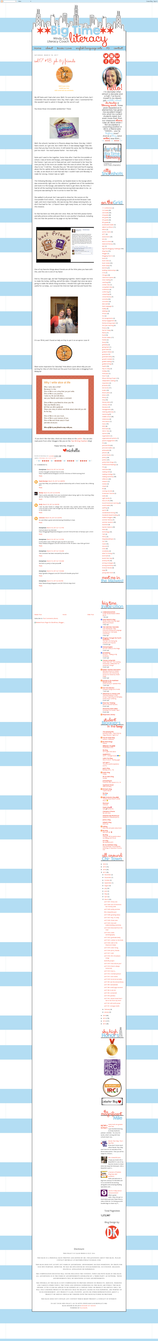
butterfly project (109, 961)
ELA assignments (107, 318)
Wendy (41, 493)
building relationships (109, 270)
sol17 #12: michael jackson (112, 974)
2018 (104, 869)
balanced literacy (107, 244)
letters (104, 395)
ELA (103, 316)
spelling (104, 508)
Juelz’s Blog (106, 768)
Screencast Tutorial (108, 493)
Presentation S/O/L (108, 747)
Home (64, 614)
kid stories (105, 388)
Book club (105, 824)
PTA (103, 467)
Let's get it (106, 762)
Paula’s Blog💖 (107, 807)
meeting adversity (107, 412)
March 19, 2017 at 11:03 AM (55, 571)
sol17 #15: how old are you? (112, 963)
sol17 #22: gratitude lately (112, 937)
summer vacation (107, 522)
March (106, 899)
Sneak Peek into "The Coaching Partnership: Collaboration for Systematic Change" (112, 663)
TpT (103, 541)
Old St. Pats (105, 431)
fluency (104, 333)
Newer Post (38, 614)
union (104, 548)
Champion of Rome (109, 811)
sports (104, 510)
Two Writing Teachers (79, 441)
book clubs (105, 261)
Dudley (104, 308)
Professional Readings (109, 464)
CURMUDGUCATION (109, 612)
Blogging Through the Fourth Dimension (112, 638)
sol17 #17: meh (109, 953)
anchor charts (106, 232)
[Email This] (55, 456)
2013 (104, 1024)
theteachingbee (108, 647)
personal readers (107, 448)
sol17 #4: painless (109, 996)
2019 (104, 867)
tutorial (104, 546)
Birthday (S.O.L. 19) (108, 770)
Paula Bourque (43, 481)
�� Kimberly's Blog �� (111, 797)
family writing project (109, 323)
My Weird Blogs (107, 742)
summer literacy (107, 520)
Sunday (105, 778)
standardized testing (108, 513)
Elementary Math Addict (110, 709)
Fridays (105, 774)
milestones (105, 419)
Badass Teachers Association (112, 669)
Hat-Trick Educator (108, 688)
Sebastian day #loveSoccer (111, 815)
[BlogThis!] (57, 456)
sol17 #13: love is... (110, 971)
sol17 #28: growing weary (112, 915)
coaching (105, 282)
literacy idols (106, 402)
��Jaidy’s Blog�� (109, 746)
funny (104, 342)
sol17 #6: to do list (110, 990)
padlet (79, 439)
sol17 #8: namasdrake (111, 985)
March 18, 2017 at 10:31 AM (55, 469)
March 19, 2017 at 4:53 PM (55, 581)
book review (106, 263)
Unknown (42, 518)
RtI (103, 488)
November (107, 877)
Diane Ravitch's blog (109, 619)
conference (105, 289)
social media (106, 505)
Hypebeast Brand (108, 785)
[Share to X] (58, 456)
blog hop (105, 251)
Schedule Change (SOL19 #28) (111, 689)
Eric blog (105, 840)
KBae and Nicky (107, 786)
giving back (105, 347)
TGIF (103, 534)
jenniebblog (106, 653)
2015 (104, 1018)
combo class (106, 285)
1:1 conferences (107, 208)
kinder (104, 390)
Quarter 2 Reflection (108, 739)
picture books (106, 455)
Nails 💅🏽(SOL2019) (108, 809)
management (106, 409)
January (106, 1012)
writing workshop (107, 565)
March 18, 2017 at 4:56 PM (51, 504)
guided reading (106, 361)
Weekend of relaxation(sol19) (111, 817)
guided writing (106, 364)
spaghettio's (106, 754)
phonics (104, 453)
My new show (107, 813)
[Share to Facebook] (60, 456)
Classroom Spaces (107, 277)
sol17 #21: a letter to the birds (113, 940)
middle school (106, 416)
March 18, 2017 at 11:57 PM (55, 539)
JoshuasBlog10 (107, 781)
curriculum (105, 301)
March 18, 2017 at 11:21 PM (55, 528)
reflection (105, 479)
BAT (103, 246)
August (106, 885)
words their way (107, 558)
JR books (105, 385)
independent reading (108, 381)
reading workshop (107, 476)
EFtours (104, 313)
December (107, 875)
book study (105, 265)
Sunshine (105, 524)
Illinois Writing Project (109, 378)
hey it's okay (106, 368)
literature (105, 407)
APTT (103, 234)
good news (105, 349)
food (103, 335)
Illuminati (106, 803)
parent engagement (108, 440)
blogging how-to (107, 256)
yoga (103, 570)
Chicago (104, 275)
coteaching (105, 294)
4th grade (105, 217)
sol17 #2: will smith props (112, 1003)
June (105, 891)
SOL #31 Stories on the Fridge (111, 648)
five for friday (106, 330)
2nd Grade (105, 213)
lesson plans (106, 393)
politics (104, 460)
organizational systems (109, 438)
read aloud (105, 469)
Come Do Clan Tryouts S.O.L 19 (112, 782)
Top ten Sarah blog (109, 737)
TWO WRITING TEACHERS (111, 627)
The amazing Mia (108, 732)
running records (107, 491)
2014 (104, 1021)
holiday (104, 371)
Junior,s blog (107, 820)
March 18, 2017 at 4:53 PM (52, 493)
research (105, 481)
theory (104, 536)
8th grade (105, 222)
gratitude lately (107, 356)
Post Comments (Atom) (50, 618)
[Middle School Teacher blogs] (112, 1058)
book (103, 258)
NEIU (103, 426)
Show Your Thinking (109, 703)
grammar (105, 354)
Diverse (105, 743)
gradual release (107, 352)
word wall (105, 556)
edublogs (105, 311)
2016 (104, 1015)
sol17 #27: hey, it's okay (111, 917)
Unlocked (105, 804)
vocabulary (105, 551)
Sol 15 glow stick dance (109, 751)
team (103, 529)
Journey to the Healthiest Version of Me (110, 681)
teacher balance (107, 527)
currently (105, 299)
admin (104, 229)
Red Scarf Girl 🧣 (107, 832)
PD (103, 443)
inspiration (105, 383)
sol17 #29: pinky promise (112, 909)
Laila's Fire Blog (108, 758)
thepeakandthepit (107, 539)
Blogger (83, 1308)
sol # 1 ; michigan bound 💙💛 (111, 755)
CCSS (103, 273)
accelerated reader (108, 225)
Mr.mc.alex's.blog (108, 776)
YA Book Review (107, 568)
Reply (40, 476)
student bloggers (107, 517)
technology (105, 532)
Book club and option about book (112, 828)
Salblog (105, 826)
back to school (106, 241)
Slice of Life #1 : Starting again (111, 760)
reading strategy (107, 474)
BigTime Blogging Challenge (111, 249)
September (108, 883)
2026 (104, 864)
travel (104, 544)
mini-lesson (106, 421)
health (104, 366)
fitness (104, 328)
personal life (43, 458)
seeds (104, 496)
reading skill (106, 472)
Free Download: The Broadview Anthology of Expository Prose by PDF (112, 848)
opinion (104, 433)
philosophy (105, 450)
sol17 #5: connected (110, 993)
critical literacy (106, 297)
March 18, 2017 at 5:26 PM (53, 518)
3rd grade (105, 215)
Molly (40, 504)
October (107, 880)
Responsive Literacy (109, 714)
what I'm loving (107, 553)
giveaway (105, 345)
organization (106, 436)
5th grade (105, 220)
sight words (105, 498)
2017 (104, 872)
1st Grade (105, 210)
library (104, 397)
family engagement (108, 321)
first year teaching (108, 325)
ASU (103, 239)
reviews (104, 484)
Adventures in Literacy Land (111, 693)
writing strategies (107, 563)
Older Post (90, 614)
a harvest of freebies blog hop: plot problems (114, 1174)
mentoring (105, 414)
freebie (104, 340)
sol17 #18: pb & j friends (111, 950)
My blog (105, 750)
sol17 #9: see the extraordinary (114, 982)
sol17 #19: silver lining (111, 948)
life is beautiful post (110, 912)
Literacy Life (106, 405)
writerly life (105, 560)
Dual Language (106, 306)
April (106, 896)
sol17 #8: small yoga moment (113, 987)
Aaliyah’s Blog (107, 822)
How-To (104, 376)
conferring (105, 292)
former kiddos (106, 337)
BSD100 (104, 268)
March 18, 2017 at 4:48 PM (56, 481)
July (105, 888)
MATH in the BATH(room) (110, 704)
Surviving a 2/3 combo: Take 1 (111, 710)
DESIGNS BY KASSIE (88, 1306)
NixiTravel (105, 428)
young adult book (107, 572)
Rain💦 (105, 794)
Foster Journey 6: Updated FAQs (112, 683)
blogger (104, 253)
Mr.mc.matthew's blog (110, 845)
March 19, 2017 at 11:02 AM (55, 551)
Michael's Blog (107, 789)
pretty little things (108, 462)
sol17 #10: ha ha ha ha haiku (113, 979)
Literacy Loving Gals (109, 660)
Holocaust (105, 373)
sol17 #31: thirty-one (110, 902)
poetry (104, 457)
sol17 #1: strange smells (111, 1006)
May (105, 894)
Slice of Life (52, 458)
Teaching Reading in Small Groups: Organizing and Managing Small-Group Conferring (112, 696)
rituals (104, 486)
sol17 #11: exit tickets (111, 976)
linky (103, 400)
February (107, 1009)
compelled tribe (107, 287)
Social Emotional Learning (110, 503)
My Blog (105, 835)
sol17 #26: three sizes (111, 920)
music (104, 424)
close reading (106, 280)
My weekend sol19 (108, 842)
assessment (106, 237)
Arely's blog (106, 772)
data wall (105, 304)
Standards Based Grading (110, 515)
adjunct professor (107, 227)
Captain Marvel (107, 790)
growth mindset (107, 359)
